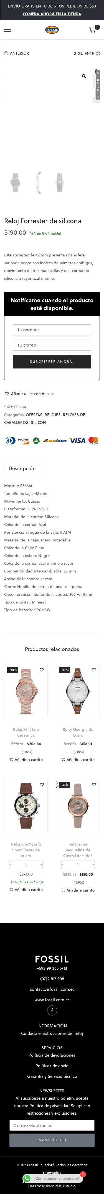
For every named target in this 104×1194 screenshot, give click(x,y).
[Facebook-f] (52, 1010)
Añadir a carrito (29, 759)
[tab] (52, 468)
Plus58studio (65, 1185)
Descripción (22, 468)
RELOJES (53, 414)
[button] (29, 394)
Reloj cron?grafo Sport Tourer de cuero (26, 850)
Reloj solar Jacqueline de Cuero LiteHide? (78, 850)
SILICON (38, 422)
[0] (92, 29)
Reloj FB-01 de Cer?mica (26, 732)
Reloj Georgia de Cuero (78, 732)
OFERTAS (34, 414)
